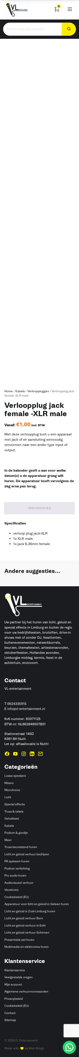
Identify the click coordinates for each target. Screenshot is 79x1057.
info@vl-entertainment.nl (26, 709)
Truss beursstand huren (20, 847)
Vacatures (11, 890)
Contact (10, 1013)
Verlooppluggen (38, 391)
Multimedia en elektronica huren (26, 947)
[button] (69, 1047)
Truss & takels (13, 811)
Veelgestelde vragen (18, 977)
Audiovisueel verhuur (18, 883)
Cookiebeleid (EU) (16, 897)
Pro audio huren (15, 875)
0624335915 (17, 704)
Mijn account (13, 984)
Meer (8, 840)
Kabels (20, 391)
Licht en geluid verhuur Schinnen (26, 932)
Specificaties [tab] (39, 508)
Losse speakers (15, 776)
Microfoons (12, 790)
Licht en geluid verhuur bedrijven (26, 854)
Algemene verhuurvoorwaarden (26, 991)
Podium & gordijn (16, 833)
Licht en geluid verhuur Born (23, 918)
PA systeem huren (16, 861)
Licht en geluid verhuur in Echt (25, 925)
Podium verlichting (17, 868)
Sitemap (10, 1020)
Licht (7, 797)
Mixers (9, 783)
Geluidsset (11, 818)
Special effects (14, 804)
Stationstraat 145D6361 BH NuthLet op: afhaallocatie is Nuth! (26, 739)
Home (8, 391)
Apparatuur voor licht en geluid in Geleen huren (36, 904)
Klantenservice (14, 970)
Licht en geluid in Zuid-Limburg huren (29, 911)
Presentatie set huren (19, 940)
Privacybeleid (13, 999)
